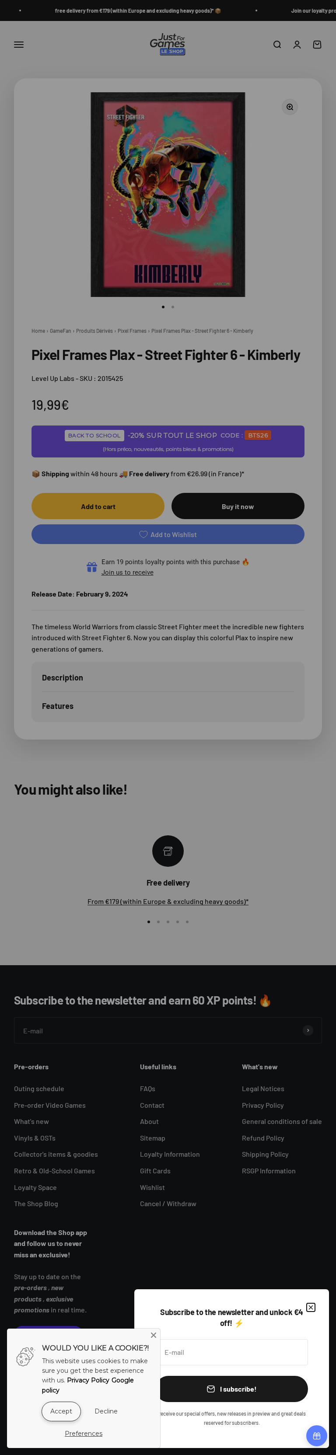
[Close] (311, 1307)
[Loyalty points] (316, 1435)
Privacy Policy (88, 1380)
